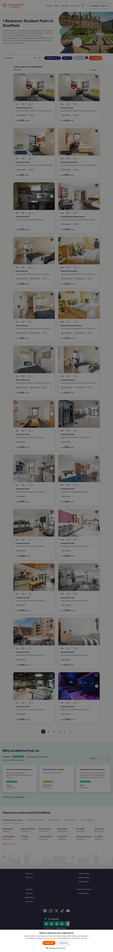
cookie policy (52, 938)
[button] (56, 948)
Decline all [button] (64, 943)
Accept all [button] (49, 943)
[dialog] (56, 941)
